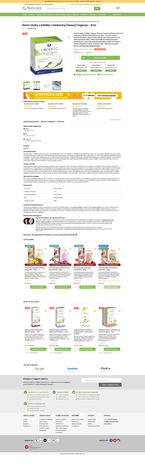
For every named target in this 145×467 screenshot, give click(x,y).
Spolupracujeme (76, 424)
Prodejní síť (26, 426)
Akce (24, 14)
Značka (26, 146)
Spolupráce (43, 430)
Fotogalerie (75, 426)
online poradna (45, 221)
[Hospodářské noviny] (49, 440)
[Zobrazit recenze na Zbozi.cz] (106, 368)
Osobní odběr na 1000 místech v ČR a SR (88, 399)
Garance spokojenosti (36, 404)
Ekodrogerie (93, 14)
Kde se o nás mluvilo (78, 419)
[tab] (31, 121)
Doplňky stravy (41, 14)
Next (68, 56)
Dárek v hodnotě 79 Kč (106, 74)
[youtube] (114, 440)
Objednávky (91, 421)
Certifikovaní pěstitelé (46, 419)
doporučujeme (103, 246)
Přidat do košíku (95, 58)
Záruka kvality (116, 14)
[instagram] (118, 440)
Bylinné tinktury (60, 14)
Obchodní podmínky (94, 426)
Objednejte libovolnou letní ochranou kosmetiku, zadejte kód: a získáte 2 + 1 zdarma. (74, 1)
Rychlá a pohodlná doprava (87, 392)
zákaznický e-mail (108, 220)
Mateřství (76, 14)
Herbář (25, 421)
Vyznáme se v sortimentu (38, 392)
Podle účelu (102, 14)
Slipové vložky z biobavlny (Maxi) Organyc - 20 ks (34, 331)
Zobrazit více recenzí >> (115, 119)
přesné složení (96, 207)
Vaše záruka (43, 421)
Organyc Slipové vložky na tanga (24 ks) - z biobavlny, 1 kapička (83, 332)
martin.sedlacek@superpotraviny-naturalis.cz (49, 229)
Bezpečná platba (34, 408)
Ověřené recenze (45, 428)
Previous (24, 56)
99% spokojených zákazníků (36, 410)
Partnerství (59, 432)
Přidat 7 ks (111, 70)
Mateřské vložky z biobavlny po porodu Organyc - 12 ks (109, 331)
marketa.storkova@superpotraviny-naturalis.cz (79, 229)
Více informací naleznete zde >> (89, 46)
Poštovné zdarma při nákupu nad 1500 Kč (89, 395)
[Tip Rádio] (53, 440)
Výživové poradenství (62, 426)
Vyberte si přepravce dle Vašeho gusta (88, 397)
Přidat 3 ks (81, 70)
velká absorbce (31, 28)
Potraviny (51, 14)
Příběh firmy (75, 421)
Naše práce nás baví (35, 399)
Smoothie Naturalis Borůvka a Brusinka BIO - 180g (59, 269)
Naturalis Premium (61, 430)
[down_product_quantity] (29, 288)
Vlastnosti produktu (31, 121)
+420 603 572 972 (75, 4)
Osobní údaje (92, 419)
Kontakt (107, 415)
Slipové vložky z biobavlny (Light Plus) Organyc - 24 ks (58, 331)
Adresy (90, 424)
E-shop (25, 419)
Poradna (60, 121)
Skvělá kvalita (62, 397)
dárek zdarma (29, 246)
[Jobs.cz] (45, 440)
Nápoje (69, 14)
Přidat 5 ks (96, 70)
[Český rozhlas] (36, 440)
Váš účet (91, 415)
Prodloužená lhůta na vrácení (37, 406)
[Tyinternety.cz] (57, 440)
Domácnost (84, 14)
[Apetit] (41, 440)
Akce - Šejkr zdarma (61, 428)
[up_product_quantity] (29, 286)
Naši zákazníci (44, 426)
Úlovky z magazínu (48, 121)
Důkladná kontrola (63, 399)
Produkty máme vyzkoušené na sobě (39, 397)
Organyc (26, 148)
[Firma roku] (72, 447)
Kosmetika (31, 14)
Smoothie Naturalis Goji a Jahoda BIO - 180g (82, 269)
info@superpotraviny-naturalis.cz (92, 4)
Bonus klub (59, 421)
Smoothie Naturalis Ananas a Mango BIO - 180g (35, 269)
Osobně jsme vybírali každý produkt (39, 395)
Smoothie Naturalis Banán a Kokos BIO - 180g (108, 269)
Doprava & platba (61, 419)
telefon (38, 221)
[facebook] (111, 440)
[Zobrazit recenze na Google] (39, 368)
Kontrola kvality (44, 424)
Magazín (118, 18)
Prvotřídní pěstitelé (63, 395)
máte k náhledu (77, 207)
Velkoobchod (59, 424)
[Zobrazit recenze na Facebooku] (72, 368)
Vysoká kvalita (62, 392)
